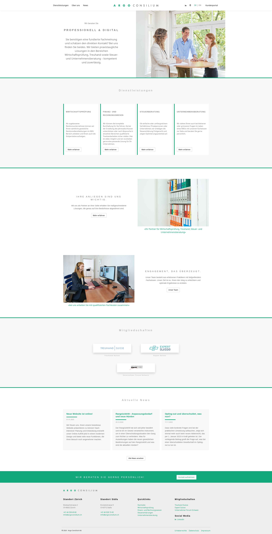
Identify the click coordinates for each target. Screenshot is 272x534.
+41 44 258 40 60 (69, 512)
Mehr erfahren (74, 149)
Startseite (141, 505)
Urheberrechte (181, 530)
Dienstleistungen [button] (61, 5)
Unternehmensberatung (147, 515)
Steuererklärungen (145, 512)
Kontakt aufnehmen (186, 477)
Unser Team (173, 290)
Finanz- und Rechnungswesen (150, 510)
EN (200, 5)
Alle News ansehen (136, 458)
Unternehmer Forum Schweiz (186, 510)
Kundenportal (211, 5)
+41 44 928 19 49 (107, 512)
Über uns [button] (76, 5)
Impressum (205, 530)
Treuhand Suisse (181, 505)
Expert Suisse (180, 507)
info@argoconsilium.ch (72, 515)
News (85, 5)
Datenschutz (194, 530)
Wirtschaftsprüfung (146, 507)
